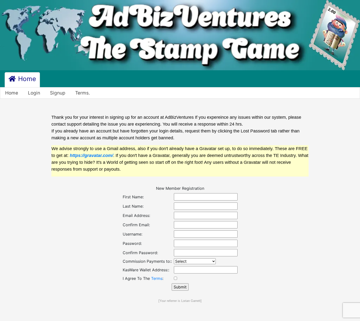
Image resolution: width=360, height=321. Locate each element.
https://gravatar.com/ (91, 155)
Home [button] (26, 79)
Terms (156, 278)
